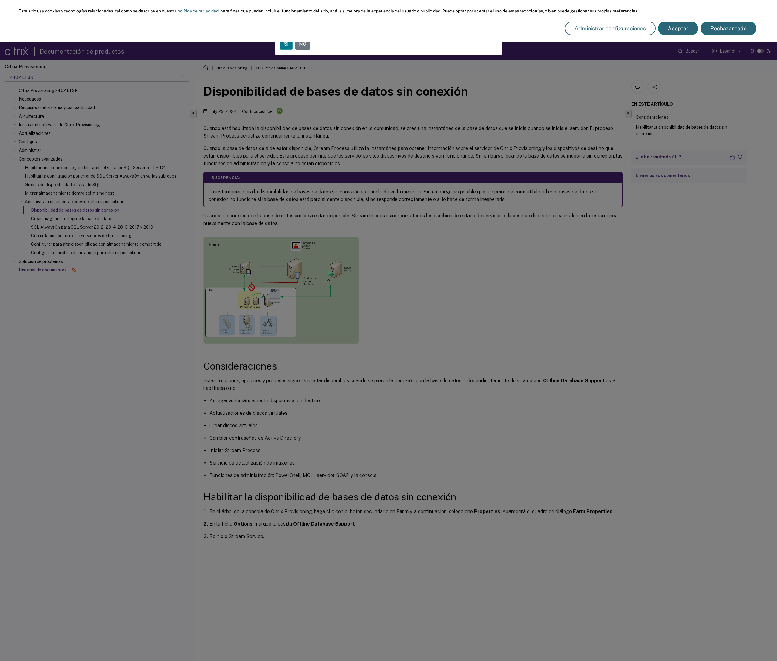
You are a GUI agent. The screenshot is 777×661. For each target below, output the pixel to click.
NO (302, 44)
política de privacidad (198, 11)
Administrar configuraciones (610, 28)
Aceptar (678, 28)
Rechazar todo (728, 28)
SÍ (286, 44)
